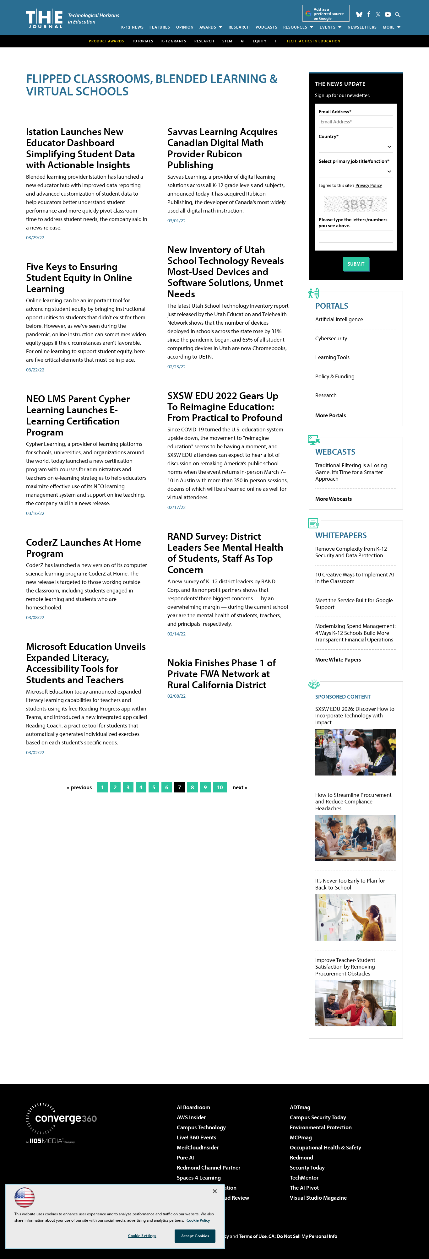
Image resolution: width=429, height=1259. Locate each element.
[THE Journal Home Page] (72, 18)
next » (240, 787)
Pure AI (185, 1157)
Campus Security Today (318, 1117)
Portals (331, 305)
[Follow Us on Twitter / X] (378, 14)
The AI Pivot (304, 1187)
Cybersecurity (331, 338)
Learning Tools (332, 357)
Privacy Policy (369, 185)
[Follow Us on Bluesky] (359, 14)
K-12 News (132, 27)
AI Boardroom (193, 1107)
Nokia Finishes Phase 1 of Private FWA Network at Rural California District (221, 673)
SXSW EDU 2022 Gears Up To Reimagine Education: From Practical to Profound (225, 406)
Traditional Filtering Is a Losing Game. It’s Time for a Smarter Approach (351, 472)
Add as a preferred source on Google (329, 13)
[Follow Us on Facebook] (369, 14)
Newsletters (362, 27)
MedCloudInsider (198, 1147)
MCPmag (301, 1137)
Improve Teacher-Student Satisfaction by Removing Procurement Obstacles (345, 967)
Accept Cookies (195, 1235)
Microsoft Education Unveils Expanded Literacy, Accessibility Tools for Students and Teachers (86, 663)
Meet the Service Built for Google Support (354, 604)
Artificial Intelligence (339, 319)
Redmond (301, 1157)
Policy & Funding (335, 376)
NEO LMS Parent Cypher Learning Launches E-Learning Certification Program (78, 415)
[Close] (215, 1191)
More (389, 27)
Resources (295, 27)
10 (220, 787)
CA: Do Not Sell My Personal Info (303, 1236)
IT (276, 41)
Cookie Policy (198, 1220)
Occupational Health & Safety (325, 1147)
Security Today (307, 1167)
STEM (227, 41)
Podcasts (267, 27)
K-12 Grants (173, 41)
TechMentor (304, 1177)
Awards (207, 27)
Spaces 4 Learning (199, 1177)
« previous (79, 787)
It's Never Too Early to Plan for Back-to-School (350, 884)
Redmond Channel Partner (208, 1167)
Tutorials (142, 41)
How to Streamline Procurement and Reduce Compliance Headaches (353, 802)
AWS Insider (191, 1117)
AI (243, 41)
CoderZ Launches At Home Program (83, 547)
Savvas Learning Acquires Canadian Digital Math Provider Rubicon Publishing (222, 148)
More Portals (330, 415)
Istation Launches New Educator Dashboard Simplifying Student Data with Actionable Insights (80, 148)
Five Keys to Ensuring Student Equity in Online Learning (79, 277)
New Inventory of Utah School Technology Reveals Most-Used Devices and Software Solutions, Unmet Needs (225, 271)
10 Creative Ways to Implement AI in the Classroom (354, 578)
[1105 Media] (63, 1175)
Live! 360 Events (196, 1137)
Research (239, 27)
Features (159, 27)
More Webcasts (333, 498)
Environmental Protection (321, 1127)
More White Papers (338, 659)
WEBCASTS (335, 451)
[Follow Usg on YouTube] (388, 14)
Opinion (185, 27)
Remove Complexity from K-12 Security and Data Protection (351, 552)
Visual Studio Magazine (318, 1197)
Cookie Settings (142, 1235)
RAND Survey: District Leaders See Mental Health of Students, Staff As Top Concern (225, 552)
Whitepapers (341, 534)
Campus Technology (201, 1127)
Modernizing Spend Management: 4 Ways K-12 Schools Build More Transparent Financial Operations (355, 632)
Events (328, 27)
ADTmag (300, 1107)
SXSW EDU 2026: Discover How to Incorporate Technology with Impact (354, 715)
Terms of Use (253, 1236)
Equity (260, 41)
